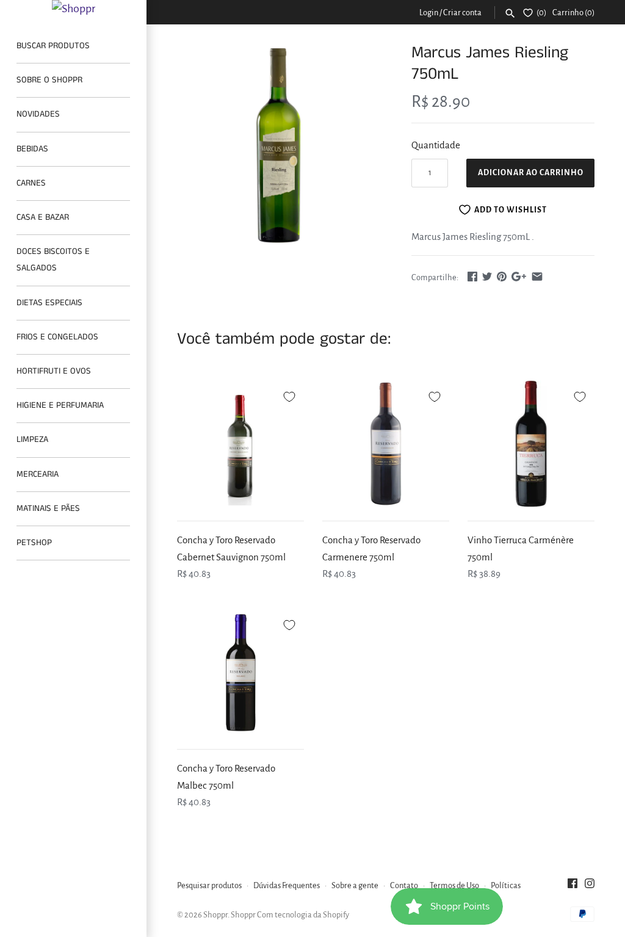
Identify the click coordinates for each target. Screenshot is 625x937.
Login (428, 12)
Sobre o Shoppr (49, 80)
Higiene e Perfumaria (60, 405)
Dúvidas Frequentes (286, 885)
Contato (404, 885)
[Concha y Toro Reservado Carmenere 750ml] (385, 443)
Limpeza (32, 439)
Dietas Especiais (49, 303)
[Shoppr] (73, 8)
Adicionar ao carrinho (530, 172)
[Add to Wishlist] (289, 395)
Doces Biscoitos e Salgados (53, 259)
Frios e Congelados (57, 337)
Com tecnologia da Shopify (303, 914)
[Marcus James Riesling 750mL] (279, 144)
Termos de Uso (454, 885)
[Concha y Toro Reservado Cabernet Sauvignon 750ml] (240, 443)
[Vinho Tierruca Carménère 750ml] (531, 443)
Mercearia (37, 474)
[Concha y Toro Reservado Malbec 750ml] (240, 672)
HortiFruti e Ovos (53, 371)
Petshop (34, 543)
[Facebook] (572, 886)
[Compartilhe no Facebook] (472, 276)
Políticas (506, 885)
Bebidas (32, 149)
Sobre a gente (354, 885)
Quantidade (435, 145)
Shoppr (215, 914)
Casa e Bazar (42, 217)
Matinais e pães (48, 508)
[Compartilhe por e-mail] (537, 276)
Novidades (38, 114)
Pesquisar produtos (209, 885)
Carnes (31, 183)
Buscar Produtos (53, 46)
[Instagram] (589, 886)
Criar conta (462, 12)
